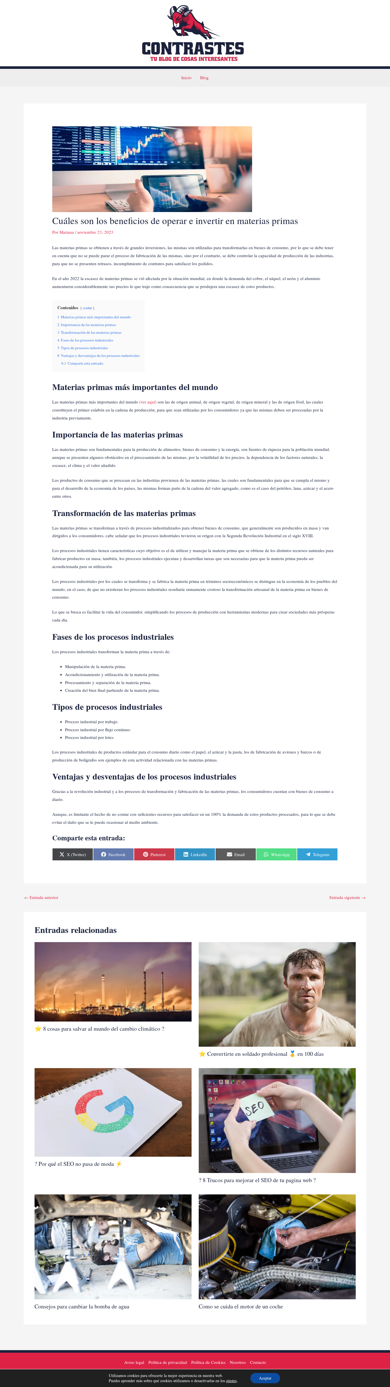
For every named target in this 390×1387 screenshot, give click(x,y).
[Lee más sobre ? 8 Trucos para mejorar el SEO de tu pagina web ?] (277, 1120)
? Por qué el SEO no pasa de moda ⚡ (78, 1164)
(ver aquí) (147, 402)
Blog (204, 77)
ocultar (87, 307)
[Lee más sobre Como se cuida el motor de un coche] (277, 1246)
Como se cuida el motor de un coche (241, 1306)
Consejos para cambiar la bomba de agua (82, 1306)
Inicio (186, 77)
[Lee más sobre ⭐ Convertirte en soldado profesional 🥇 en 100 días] (277, 993)
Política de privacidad (167, 1362)
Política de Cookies (208, 1362)
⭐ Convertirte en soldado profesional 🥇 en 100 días (261, 1054)
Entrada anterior (41, 897)
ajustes (231, 1380)
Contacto (258, 1362)
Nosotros (238, 1362)
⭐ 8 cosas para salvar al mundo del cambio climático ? (99, 1028)
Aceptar (265, 1378)
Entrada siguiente (347, 897)
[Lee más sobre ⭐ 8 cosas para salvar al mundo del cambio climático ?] (113, 981)
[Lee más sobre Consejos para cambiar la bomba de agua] (113, 1246)
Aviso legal (134, 1362)
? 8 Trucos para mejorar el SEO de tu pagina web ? (257, 1180)
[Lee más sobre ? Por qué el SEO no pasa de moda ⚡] (113, 1111)
